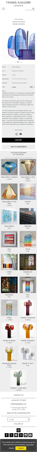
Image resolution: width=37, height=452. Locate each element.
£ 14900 (9, 320)
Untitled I (9, 272)
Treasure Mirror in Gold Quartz (28, 178)
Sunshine (28, 202)
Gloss (9, 249)
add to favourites (18, 147)
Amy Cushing (19, 19)
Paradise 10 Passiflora (27, 340)
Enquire (18, 140)
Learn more (30, 444)
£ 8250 (9, 179)
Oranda (28, 249)
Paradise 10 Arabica (9, 340)
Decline (11, 448)
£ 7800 (9, 343)
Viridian (9, 318)
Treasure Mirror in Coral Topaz (9, 202)
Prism (28, 295)
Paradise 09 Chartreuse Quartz (9, 364)
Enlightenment (27, 272)
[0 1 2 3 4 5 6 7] (18, 45)
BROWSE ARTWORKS (18, 24)
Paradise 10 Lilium (27, 363)
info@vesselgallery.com (18, 404)
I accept (20, 448)
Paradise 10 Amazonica (28, 318)
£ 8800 (27, 320)
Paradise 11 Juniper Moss (18, 388)
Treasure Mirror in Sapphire (9, 177)
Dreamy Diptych (9, 226)
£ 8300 (18, 390)
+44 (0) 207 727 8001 (18, 400)
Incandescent (9, 295)
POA (27, 204)
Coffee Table (27, 226)
